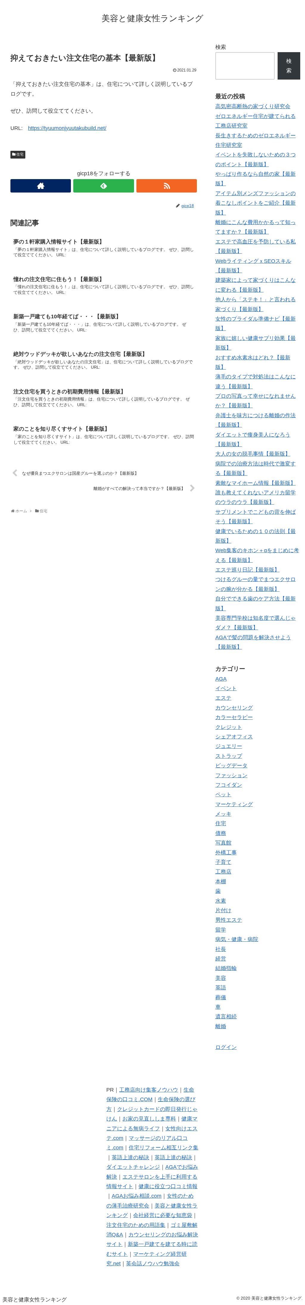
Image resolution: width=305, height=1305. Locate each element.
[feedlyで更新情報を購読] (103, 186)
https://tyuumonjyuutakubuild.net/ (67, 128)
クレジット (228, 727)
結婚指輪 (226, 968)
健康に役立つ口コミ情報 (168, 1186)
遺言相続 (226, 1017)
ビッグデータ (231, 766)
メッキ (223, 814)
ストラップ (228, 756)
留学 (220, 930)
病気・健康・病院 (236, 939)
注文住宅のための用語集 (135, 1225)
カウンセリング (234, 708)
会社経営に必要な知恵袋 (162, 1215)
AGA (221, 679)
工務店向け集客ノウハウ (148, 1090)
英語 (220, 988)
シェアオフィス (234, 737)
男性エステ (228, 920)
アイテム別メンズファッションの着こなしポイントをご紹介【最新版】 (255, 203)
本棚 (220, 882)
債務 (220, 833)
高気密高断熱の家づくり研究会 (252, 106)
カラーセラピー (234, 717)
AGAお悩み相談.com (136, 1196)
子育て (223, 862)
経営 (220, 959)
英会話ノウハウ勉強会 (153, 1264)
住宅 (20, 154)
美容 (220, 978)
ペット (223, 794)
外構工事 (226, 853)
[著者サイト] (40, 186)
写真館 (223, 843)
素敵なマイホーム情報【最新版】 (255, 483)
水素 (220, 901)
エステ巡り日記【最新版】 (247, 570)
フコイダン (228, 785)
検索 (220, 47)
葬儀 (220, 997)
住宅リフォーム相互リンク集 (163, 1148)
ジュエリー (228, 746)
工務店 (223, 872)
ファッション (231, 775)
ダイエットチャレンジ (133, 1167)
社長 (220, 949)
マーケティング (234, 804)
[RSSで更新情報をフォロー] (166, 186)
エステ (223, 698)
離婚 (220, 1026)
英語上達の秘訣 (130, 1157)
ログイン (226, 1047)
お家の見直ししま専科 (149, 1119)
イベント (226, 688)
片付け (223, 910)
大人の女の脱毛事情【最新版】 (252, 454)
